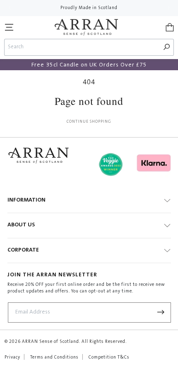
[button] (9, 27)
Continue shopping (89, 122)
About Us (21, 225)
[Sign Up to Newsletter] (161, 312)
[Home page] (86, 27)
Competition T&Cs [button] (109, 357)
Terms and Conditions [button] (54, 357)
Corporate (23, 250)
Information (26, 200)
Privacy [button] (12, 357)
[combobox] (82, 47)
